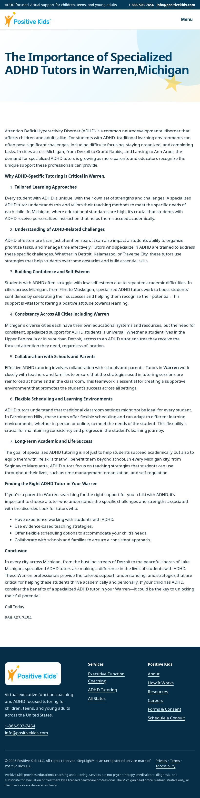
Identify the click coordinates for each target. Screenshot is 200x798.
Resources (158, 691)
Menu (187, 19)
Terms (175, 760)
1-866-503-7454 (141, 4)
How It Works (161, 683)
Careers (155, 700)
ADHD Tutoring (102, 689)
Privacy (161, 760)
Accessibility (165, 766)
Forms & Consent (164, 709)
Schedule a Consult (166, 718)
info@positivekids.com (176, 4)
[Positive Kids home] (33, 19)
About (154, 674)
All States (97, 698)
